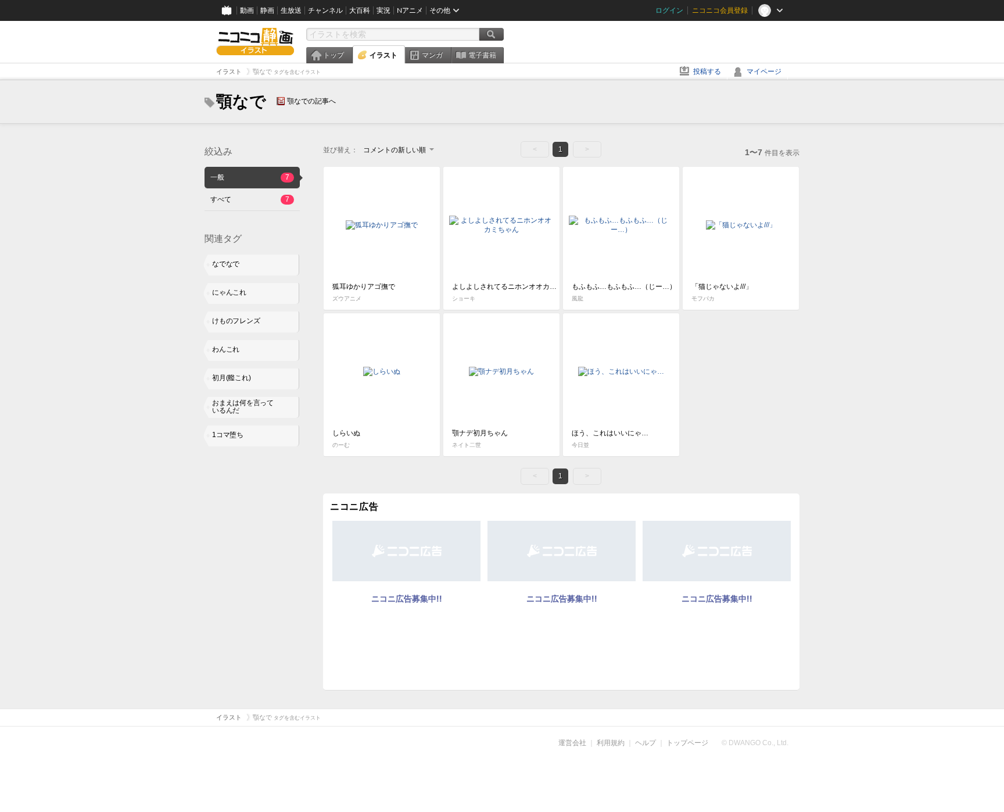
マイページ (764, 71)
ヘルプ (645, 743)
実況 (383, 10)
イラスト (383, 55)
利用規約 (611, 743)
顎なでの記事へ (311, 101)
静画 (267, 10)
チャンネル (325, 10)
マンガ (432, 55)
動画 (247, 10)
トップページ (687, 743)
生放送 (291, 10)
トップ (333, 55)
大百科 (359, 10)
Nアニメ (410, 10)
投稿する (707, 71)
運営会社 (572, 743)
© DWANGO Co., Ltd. (755, 743)
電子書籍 (482, 55)
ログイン (669, 10)
